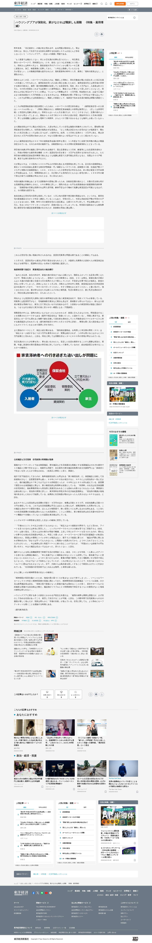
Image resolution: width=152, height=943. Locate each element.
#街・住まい (38, 617)
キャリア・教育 (43, 9)
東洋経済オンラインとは (116, 17)
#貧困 (27, 617)
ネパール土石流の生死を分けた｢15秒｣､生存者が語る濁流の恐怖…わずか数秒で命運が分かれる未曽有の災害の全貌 (91, 782)
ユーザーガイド (126, 919)
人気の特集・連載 (116, 318)
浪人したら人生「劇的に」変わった (124, 342)
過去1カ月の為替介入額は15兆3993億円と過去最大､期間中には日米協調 (28, 780)
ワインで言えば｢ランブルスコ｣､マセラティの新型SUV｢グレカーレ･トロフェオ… (124, 84)
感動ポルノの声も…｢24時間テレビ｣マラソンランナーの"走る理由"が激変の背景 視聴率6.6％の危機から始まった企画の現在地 (28, 652)
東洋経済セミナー (77, 916)
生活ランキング (118, 352)
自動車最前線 (117, 358)
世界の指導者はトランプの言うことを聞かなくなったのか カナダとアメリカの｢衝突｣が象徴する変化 (123, 784)
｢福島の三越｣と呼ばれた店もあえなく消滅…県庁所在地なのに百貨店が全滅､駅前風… (124, 105)
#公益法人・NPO (49, 620)
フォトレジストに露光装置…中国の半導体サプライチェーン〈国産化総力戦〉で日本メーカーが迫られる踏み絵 (110, 835)
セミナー (77, 4)
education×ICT (19, 907)
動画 (63, 4)
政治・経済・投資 (29, 9)
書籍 (94, 4)
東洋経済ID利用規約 (85, 932)
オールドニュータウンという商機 (124, 347)
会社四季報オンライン (43, 910)
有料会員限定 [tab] (129, 57)
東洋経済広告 (103, 907)
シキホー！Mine (41, 919)
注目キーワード (115, 413)
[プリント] (102, 34)
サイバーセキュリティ (21, 910)
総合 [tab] (115, 57)
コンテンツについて (127, 910)
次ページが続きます (58, 213)
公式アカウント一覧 (59, 928)
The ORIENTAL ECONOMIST (46, 907)
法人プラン (124, 916)
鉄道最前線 (117, 326)
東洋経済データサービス (79, 913)
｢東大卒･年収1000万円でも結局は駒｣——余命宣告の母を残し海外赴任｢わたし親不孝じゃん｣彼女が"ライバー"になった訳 (28, 674)
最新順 (40, 4)
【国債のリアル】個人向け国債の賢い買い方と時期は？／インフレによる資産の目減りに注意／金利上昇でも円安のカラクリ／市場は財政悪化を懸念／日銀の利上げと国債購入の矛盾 (28, 640)
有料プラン (124, 913)
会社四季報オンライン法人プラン (82, 910)
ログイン (132, 3)
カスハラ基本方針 (99, 932)
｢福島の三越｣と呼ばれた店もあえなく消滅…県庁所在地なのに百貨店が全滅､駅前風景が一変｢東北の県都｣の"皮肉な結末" (74, 674)
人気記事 (113, 53)
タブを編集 (134, 9)
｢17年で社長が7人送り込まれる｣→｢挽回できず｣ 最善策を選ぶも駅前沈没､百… (124, 95)
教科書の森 (102, 913)
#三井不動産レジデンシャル (118, 423)
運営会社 (38, 928)
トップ (33, 4)
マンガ (69, 4)
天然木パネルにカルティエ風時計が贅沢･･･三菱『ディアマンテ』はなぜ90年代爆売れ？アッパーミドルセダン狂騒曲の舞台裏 (74, 663)
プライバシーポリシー (41, 932)
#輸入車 (111, 419)
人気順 (57, 4)
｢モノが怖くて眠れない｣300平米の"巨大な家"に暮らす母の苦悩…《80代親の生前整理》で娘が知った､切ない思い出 (74, 652)
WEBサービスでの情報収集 (23, 932)
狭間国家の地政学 (125, 465)
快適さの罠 (123, 450)
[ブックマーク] (96, 34)
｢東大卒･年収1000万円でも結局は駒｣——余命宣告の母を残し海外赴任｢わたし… (124, 63)
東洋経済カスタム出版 (106, 910)
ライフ (53, 9)
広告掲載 (72, 928)
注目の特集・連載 (115, 383)
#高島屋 (118, 419)
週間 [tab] (129, 322)
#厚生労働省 (51, 617)
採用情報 (47, 928)
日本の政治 (117, 363)
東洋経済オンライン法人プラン (81, 907)
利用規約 (123, 923)
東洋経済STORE (41, 913)
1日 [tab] (116, 322)
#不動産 (24, 620)
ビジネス (18, 9)
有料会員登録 (120, 3)
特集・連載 (49, 4)
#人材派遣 (35, 620)
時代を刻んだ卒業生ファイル (122, 368)
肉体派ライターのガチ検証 (122, 332)
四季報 (86, 4)
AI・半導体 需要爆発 (120, 373)
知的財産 (53, 932)
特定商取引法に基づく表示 (67, 932)
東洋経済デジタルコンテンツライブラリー (50, 916)
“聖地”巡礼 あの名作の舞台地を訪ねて (124, 337)
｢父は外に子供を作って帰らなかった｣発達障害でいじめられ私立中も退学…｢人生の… (124, 74)
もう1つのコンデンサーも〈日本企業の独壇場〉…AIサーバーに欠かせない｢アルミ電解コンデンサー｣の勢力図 (110, 852)
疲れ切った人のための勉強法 (127, 436)
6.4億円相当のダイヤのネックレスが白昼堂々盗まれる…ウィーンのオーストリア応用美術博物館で (60, 781)
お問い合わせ (112, 932)
